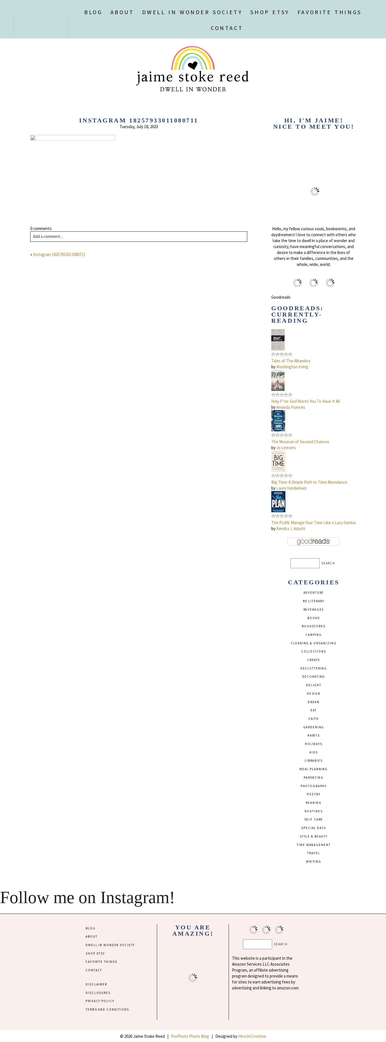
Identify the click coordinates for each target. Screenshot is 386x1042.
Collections (313, 651)
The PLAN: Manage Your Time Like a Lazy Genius (313, 522)
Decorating (313, 677)
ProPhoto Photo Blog (190, 1036)
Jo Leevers (286, 447)
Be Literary (314, 601)
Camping (313, 635)
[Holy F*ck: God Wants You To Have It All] (278, 389)
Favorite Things (330, 12)
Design (313, 694)
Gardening (313, 727)
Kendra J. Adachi (290, 528)
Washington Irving (292, 366)
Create (313, 660)
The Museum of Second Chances (300, 441)
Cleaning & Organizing (313, 643)
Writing (313, 862)
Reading (314, 803)
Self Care (313, 819)
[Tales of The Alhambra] (278, 349)
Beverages (313, 610)
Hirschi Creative (252, 1036)
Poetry (313, 794)
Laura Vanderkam (291, 488)
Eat (314, 710)
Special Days (313, 828)
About (122, 12)
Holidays (313, 744)
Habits (313, 735)
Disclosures (98, 993)
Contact (227, 27)
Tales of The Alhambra (290, 360)
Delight (313, 685)
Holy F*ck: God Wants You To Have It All (305, 401)
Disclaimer (96, 984)
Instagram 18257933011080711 (59, 254)
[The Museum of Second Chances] (278, 429)
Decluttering (313, 668)
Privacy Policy (100, 1001)
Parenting (314, 778)
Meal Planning (314, 769)
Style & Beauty (314, 836)
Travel (313, 853)
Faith (314, 719)
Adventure (313, 593)
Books (313, 618)
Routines (313, 811)
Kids (313, 752)
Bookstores (314, 626)
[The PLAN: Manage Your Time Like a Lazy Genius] (278, 510)
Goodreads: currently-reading (297, 314)
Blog (93, 12)
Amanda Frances (290, 407)
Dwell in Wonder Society (192, 12)
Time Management (313, 845)
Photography (314, 786)
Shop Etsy (269, 12)
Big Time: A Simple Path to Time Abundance (309, 482)
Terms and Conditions (107, 1009)
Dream (314, 702)
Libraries (314, 761)
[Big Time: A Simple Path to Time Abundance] (278, 470)
